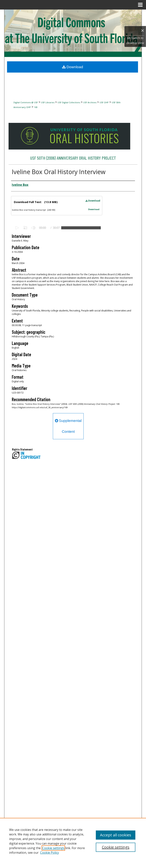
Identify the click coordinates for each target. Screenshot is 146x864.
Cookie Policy (49, 852)
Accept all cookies (115, 835)
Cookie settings (53, 848)
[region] (73, 841)
